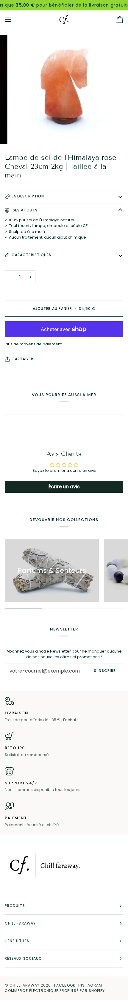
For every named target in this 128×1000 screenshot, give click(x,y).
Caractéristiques (31, 254)
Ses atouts (25, 210)
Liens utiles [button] (17, 940)
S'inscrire (104, 670)
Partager (23, 358)
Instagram (90, 985)
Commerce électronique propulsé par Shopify (55, 990)
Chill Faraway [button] (20, 923)
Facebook (65, 985)
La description (28, 196)
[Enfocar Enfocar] (64, 89)
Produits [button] (15, 905)
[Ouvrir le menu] (14, 19)
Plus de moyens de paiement (33, 344)
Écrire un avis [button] (64, 486)
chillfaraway (25, 985)
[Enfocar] (20, 133)
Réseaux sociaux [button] (23, 958)
